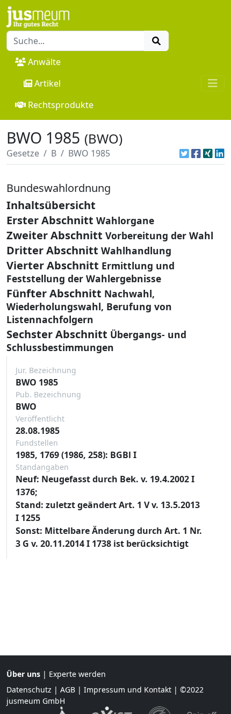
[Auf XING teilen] (208, 153)
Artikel (47, 83)
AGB (67, 689)
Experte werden (77, 674)
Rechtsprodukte (60, 105)
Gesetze (22, 153)
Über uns (23, 674)
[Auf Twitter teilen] (184, 153)
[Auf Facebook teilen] (196, 153)
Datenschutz (29, 689)
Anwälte (44, 62)
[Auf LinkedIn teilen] (220, 153)
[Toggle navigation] (213, 83)
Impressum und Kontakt (127, 689)
